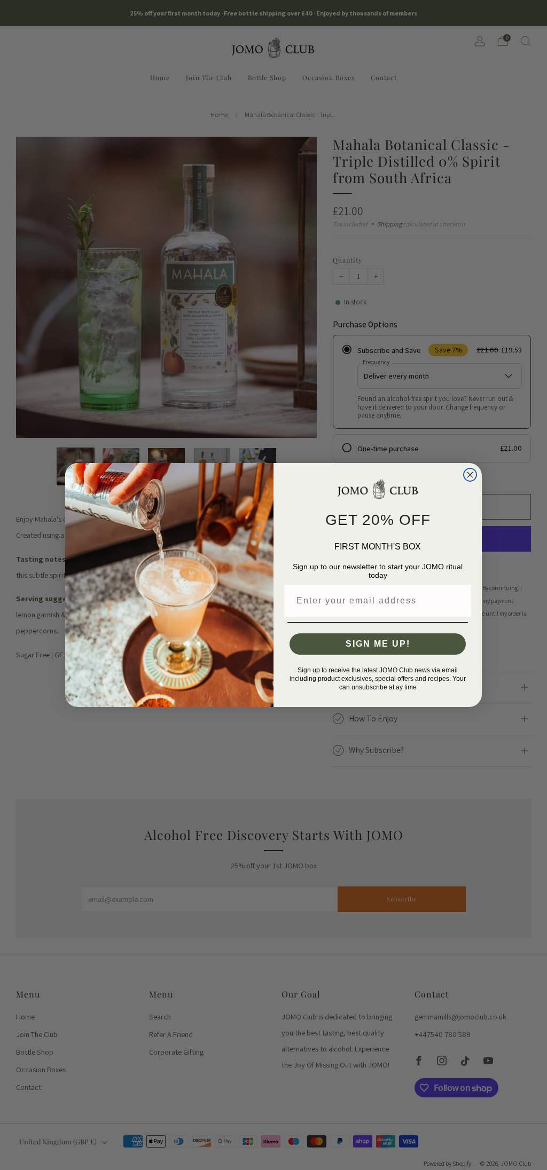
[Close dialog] (470, 474)
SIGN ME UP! (378, 643)
